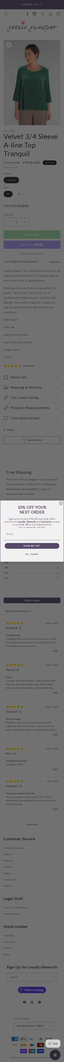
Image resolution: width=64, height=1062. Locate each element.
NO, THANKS (32, 554)
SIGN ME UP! (31, 545)
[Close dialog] (61, 503)
